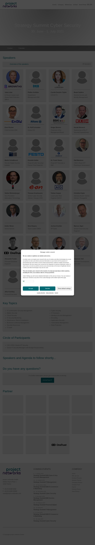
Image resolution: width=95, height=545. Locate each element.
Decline (47, 288)
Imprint (56, 293)
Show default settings (64, 288)
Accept (31, 288)
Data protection (50, 293)
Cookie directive (41, 293)
